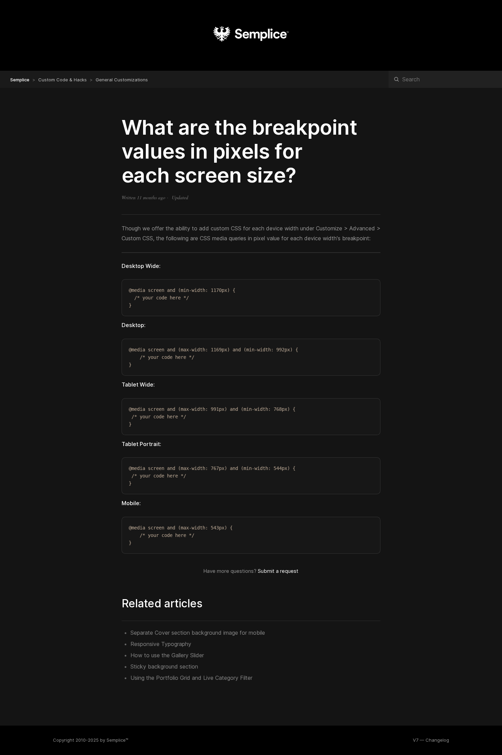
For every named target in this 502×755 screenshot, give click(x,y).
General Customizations (122, 79)
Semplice (19, 79)
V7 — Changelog (431, 740)
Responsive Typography (160, 644)
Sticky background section (164, 666)
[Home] (251, 49)
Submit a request (278, 571)
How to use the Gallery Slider (167, 655)
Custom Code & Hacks (62, 79)
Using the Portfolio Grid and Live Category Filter (191, 677)
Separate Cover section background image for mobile (197, 632)
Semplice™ (117, 740)
